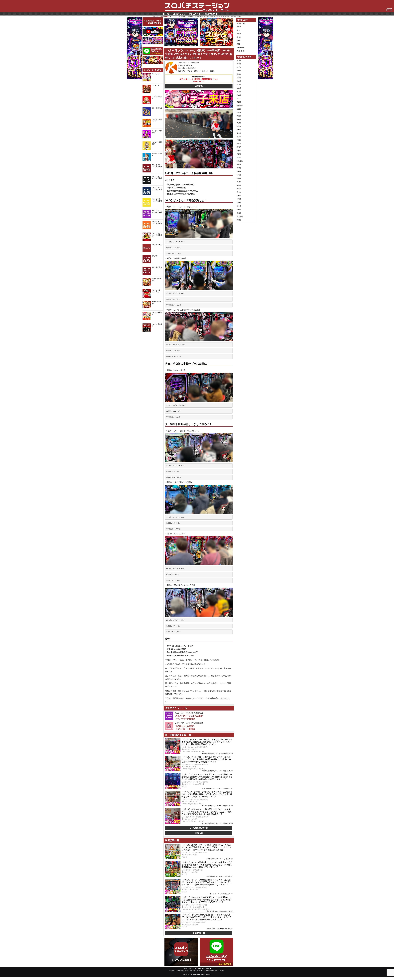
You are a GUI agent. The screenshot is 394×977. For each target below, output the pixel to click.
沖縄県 (239, 220)
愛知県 (239, 133)
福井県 (239, 126)
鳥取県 (239, 164)
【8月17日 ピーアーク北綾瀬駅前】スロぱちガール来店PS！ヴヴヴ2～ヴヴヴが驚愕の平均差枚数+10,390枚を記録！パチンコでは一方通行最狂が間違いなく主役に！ (207, 882)
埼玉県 (239, 95)
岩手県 (239, 67)
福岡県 (239, 195)
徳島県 (239, 189)
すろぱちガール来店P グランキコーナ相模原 (185, 727)
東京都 (239, 102)
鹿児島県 (240, 216)
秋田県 (239, 71)
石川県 (239, 123)
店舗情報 (199, 833)
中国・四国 (240, 47)
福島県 (239, 81)
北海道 (239, 60)
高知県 (239, 192)
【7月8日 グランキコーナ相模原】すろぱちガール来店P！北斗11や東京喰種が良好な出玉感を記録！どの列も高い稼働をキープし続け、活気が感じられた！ (207, 794)
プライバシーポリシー (206, 970)
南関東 (239, 33)
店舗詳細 (199, 86)
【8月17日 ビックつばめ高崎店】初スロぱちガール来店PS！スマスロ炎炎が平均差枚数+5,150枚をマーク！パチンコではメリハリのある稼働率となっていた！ (206, 917)
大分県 (239, 209)
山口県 (239, 178)
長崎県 (239, 202)
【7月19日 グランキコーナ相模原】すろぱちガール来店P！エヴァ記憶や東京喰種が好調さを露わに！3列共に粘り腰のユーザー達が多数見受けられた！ (206, 759)
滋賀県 (239, 143)
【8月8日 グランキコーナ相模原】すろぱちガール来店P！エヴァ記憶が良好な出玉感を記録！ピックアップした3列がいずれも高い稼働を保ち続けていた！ (207, 741)
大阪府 (239, 150)
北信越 (239, 37)
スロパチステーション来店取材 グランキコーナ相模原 (189, 717)
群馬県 (239, 91)
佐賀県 (239, 199)
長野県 (239, 112)
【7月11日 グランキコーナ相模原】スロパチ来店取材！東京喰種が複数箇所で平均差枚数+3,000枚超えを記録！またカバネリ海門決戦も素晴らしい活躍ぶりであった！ (207, 776)
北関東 (239, 27)
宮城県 (239, 74)
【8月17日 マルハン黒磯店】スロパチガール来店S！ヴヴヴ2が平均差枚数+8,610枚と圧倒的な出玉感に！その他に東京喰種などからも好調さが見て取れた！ (207, 864)
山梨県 (239, 109)
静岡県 (239, 129)
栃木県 (239, 88)
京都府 (239, 147)
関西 (238, 44)
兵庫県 (239, 154)
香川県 (239, 182)
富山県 (239, 119)
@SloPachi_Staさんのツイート (153, 336)
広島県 (239, 175)
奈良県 (239, 157)
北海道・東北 (241, 23)
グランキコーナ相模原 (162, 16)
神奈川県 (240, 105)
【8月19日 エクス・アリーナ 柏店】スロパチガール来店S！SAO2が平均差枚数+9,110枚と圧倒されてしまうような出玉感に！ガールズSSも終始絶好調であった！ (206, 847)
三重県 (239, 140)
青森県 (239, 64)
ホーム (154, 16)
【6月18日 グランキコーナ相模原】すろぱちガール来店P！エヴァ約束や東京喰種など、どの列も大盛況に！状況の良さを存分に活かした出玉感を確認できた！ (207, 811)
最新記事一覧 (199, 933)
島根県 (239, 168)
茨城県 (239, 84)
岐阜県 (239, 136)
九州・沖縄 (240, 51)
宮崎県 (239, 213)
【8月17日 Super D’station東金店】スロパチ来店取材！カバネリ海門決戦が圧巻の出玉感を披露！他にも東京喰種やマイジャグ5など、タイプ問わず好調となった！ (207, 899)
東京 (238, 30)
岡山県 (239, 171)
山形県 (239, 78)
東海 (238, 40)
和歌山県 (240, 161)
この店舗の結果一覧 (199, 828)
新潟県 (239, 116)
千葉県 (239, 98)
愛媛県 (239, 185)
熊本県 (239, 206)
